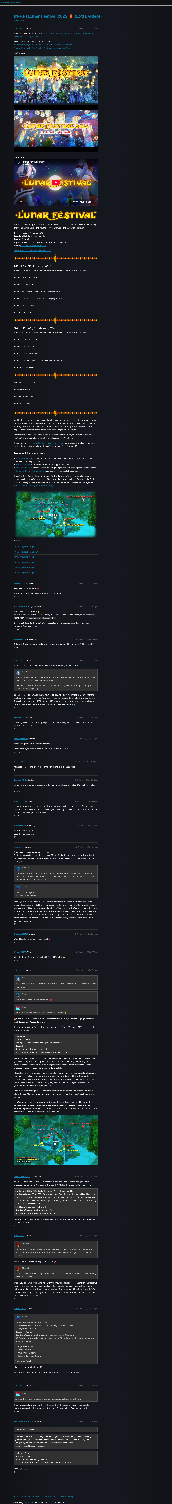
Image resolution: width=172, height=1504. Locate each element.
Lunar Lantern (22, 471)
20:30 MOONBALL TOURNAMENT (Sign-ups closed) (38, 291)
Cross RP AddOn (23, 464)
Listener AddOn (23, 467)
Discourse (28, 1502)
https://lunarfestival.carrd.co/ (33, 245)
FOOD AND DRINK (24, 396)
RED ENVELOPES (24, 389)
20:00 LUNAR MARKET (26, 284)
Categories (25, 1496)
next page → (19, 1482)
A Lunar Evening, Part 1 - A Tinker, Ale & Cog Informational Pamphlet (44, 44)
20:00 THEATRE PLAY (25, 346)
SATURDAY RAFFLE (25, 367)
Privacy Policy (67, 1496)
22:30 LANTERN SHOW (26, 306)
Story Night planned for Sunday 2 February (45, 443)
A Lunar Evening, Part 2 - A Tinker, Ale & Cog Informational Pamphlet (44, 48)
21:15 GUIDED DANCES (26, 353)
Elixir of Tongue (23, 458)
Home (15, 1496)
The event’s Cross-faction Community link (32, 250)
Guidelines (37, 1496)
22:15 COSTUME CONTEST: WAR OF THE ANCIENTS (39, 360)
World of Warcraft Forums (11, 3)
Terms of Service (51, 1496)
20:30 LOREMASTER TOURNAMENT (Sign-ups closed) (39, 299)
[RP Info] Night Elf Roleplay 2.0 (26, 552)
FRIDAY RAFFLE (23, 313)
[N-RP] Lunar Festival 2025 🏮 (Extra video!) (58, 16)
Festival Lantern (39, 471)
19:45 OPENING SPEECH (27, 277)
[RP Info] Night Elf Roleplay (24, 547)
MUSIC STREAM (23, 403)
